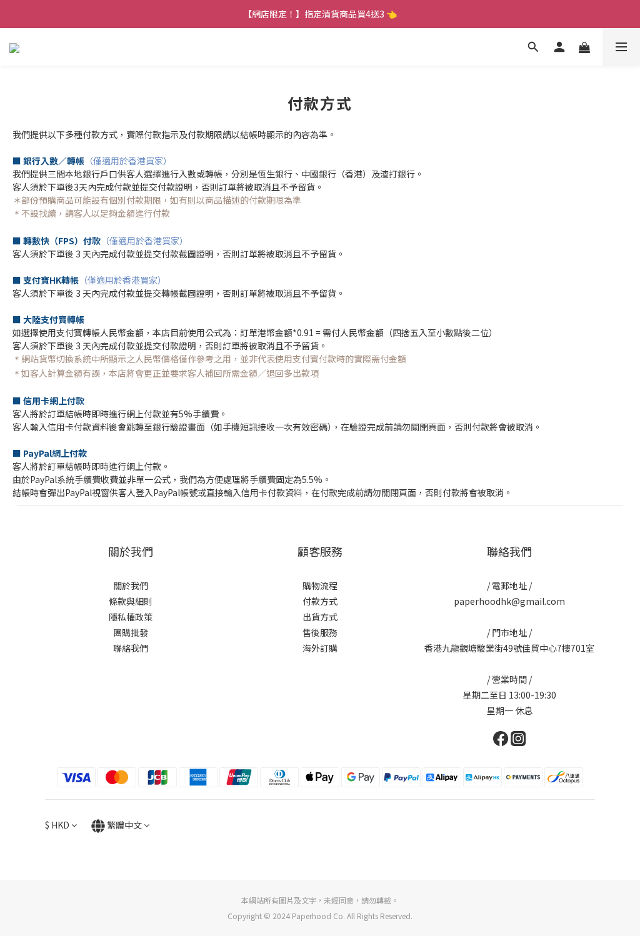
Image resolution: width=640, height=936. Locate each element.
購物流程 (320, 585)
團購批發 (130, 632)
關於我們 (130, 585)
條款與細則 (130, 601)
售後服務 (320, 632)
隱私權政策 (130, 616)
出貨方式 (320, 616)
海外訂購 (320, 648)
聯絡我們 (130, 648)
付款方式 (320, 601)
